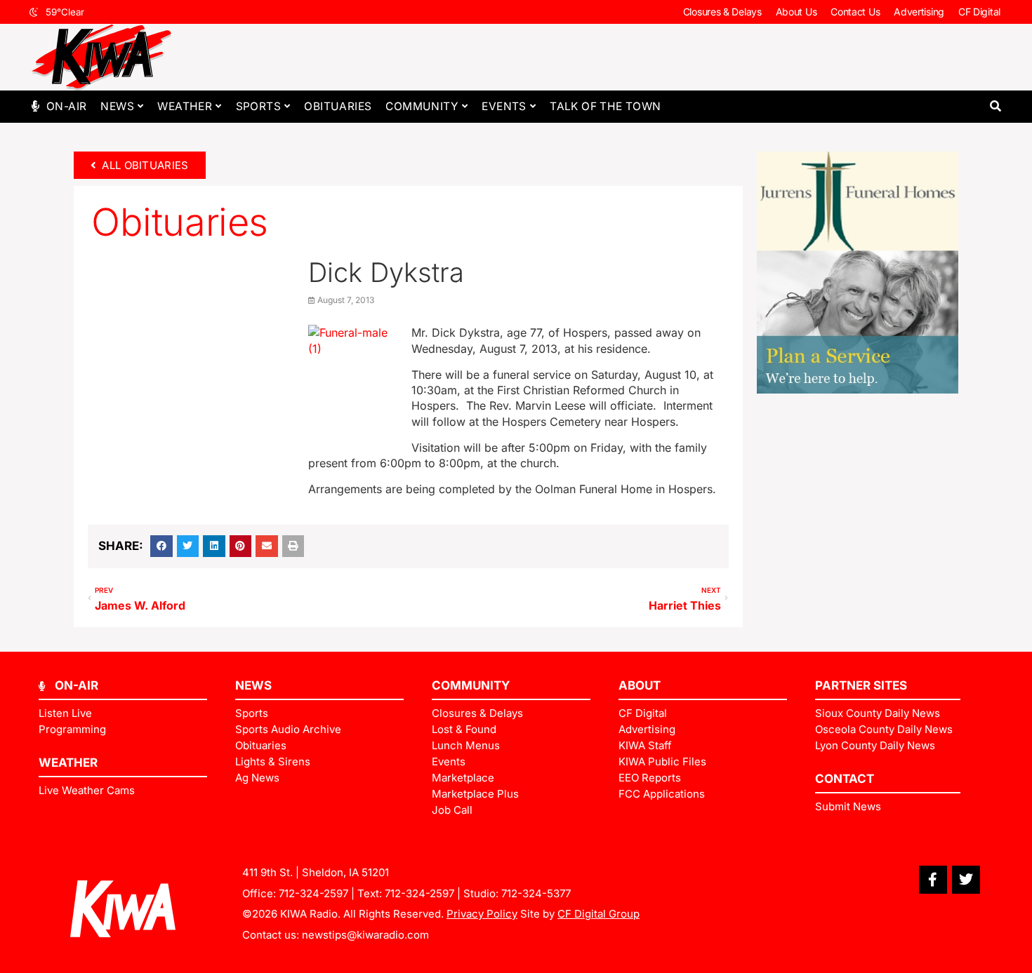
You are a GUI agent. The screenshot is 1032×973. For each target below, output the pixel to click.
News (117, 106)
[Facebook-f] (933, 880)
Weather (184, 106)
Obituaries (337, 106)
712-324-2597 (313, 893)
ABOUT (639, 685)
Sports (258, 106)
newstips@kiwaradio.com (365, 934)
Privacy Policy (481, 913)
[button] (995, 106)
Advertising (919, 12)
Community (421, 106)
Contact (844, 779)
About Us (796, 12)
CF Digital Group (598, 913)
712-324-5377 (536, 893)
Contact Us (855, 12)
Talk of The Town (605, 106)
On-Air (66, 106)
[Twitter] (966, 880)
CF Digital (979, 12)
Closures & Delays (722, 12)
